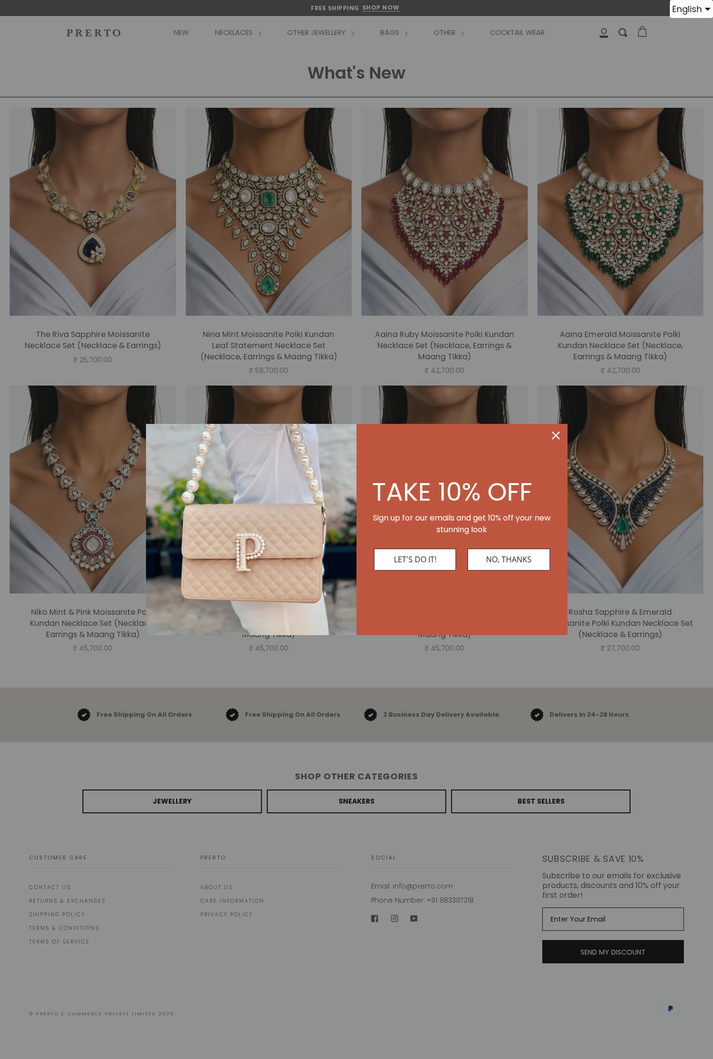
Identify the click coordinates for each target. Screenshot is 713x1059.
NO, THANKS (509, 559)
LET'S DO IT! (415, 559)
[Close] (555, 435)
